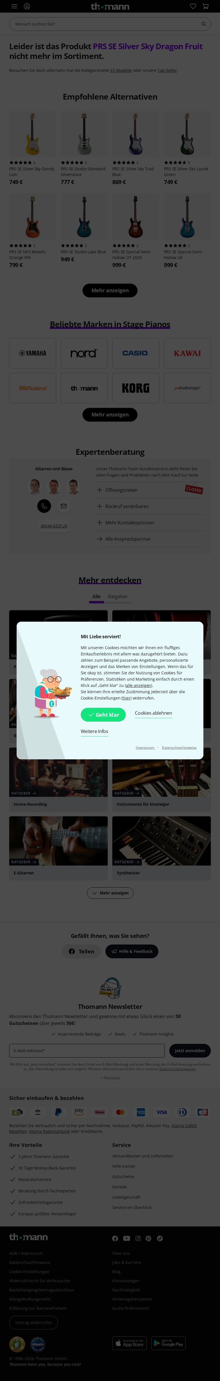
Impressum (145, 747)
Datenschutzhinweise (179, 747)
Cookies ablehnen (153, 713)
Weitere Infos (94, 731)
